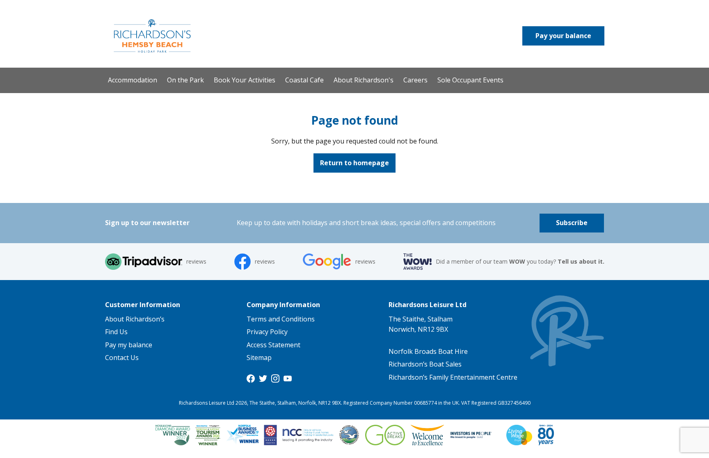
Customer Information (142, 304)
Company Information (283, 304)
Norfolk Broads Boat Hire (428, 351)
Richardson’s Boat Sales (425, 364)
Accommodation (132, 79)
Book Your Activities (244, 79)
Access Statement (273, 344)
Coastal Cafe (304, 79)
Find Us (116, 331)
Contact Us (122, 357)
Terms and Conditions (281, 319)
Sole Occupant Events (470, 79)
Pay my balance (128, 344)
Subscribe (572, 222)
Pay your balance (563, 35)
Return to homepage (354, 162)
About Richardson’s (135, 319)
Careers (415, 79)
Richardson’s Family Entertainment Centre (453, 377)
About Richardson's (363, 79)
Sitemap (259, 357)
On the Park (185, 79)
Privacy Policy (267, 331)
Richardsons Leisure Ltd (428, 304)
